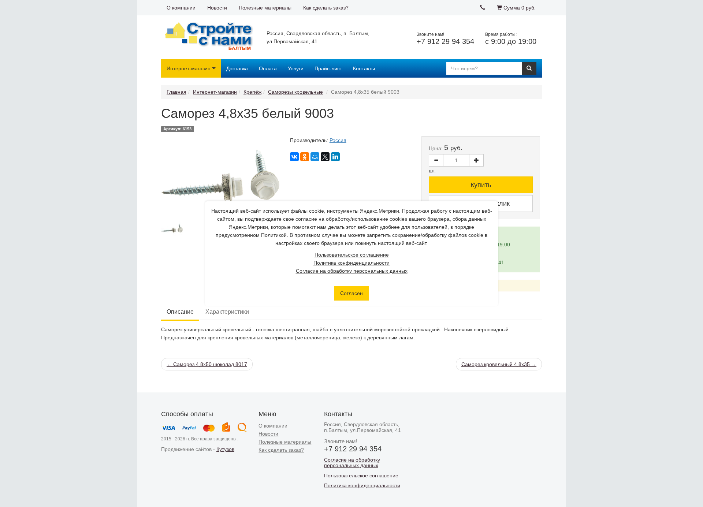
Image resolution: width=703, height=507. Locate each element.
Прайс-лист (328, 68)
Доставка (237, 68)
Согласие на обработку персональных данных (352, 271)
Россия (338, 140)
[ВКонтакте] (294, 156)
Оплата (268, 68)
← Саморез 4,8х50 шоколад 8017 (207, 364)
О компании (181, 8)
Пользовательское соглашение (352, 255)
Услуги (296, 68)
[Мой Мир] (314, 156)
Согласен (351, 293)
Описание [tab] (180, 312)
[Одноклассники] (304, 156)
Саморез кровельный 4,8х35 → (498, 364)
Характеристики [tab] (227, 312)
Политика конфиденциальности (351, 263)
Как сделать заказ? (326, 8)
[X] (325, 156)
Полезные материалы (265, 8)
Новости (217, 8)
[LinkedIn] (335, 156)
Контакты (364, 68)
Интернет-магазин (189, 68)
